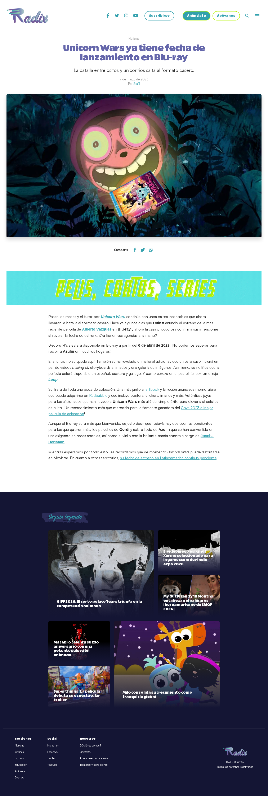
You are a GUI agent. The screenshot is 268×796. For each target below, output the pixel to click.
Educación (21, 764)
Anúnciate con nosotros (94, 758)
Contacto (85, 752)
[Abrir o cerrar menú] (257, 15)
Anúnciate (196, 15)
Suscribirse (159, 15)
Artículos (20, 771)
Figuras (19, 758)
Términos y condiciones (94, 764)
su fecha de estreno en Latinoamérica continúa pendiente (168, 457)
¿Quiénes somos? (90, 745)
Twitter (51, 758)
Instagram (53, 745)
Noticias (19, 745)
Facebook (52, 752)
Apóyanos (226, 15)
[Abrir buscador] (247, 16)
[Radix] (27, 15)
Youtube (52, 764)
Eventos (19, 777)
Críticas (19, 752)
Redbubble (98, 395)
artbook (152, 389)
